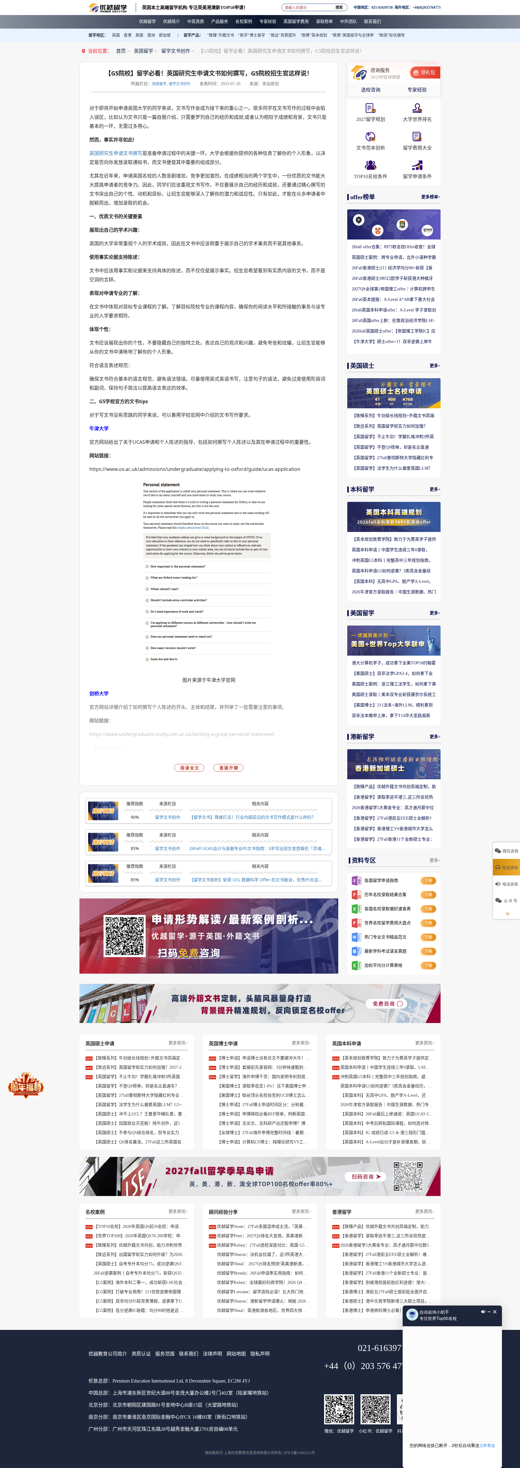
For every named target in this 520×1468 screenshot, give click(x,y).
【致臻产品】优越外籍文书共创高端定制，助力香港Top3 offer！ (394, 787)
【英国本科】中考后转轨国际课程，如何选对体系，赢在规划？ (387, 1123)
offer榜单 (362, 197)
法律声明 (212, 1353)
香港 (128, 35)
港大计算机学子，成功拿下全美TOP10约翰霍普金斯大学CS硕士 (394, 663)
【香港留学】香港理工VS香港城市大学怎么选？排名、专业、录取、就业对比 (392, 829)
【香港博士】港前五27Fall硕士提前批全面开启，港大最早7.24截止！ (387, 1292)
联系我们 (188, 1353)
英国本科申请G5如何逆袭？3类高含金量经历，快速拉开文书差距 (391, 571)
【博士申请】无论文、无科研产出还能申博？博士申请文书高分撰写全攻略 (263, 1123)
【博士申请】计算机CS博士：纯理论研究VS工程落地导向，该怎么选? (263, 1142)
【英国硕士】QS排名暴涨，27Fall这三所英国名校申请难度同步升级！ (140, 1142)
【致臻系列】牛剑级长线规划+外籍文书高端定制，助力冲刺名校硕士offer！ (393, 416)
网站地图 (236, 1353)
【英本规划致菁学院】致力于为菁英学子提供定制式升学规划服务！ (394, 539)
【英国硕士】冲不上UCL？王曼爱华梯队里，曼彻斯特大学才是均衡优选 (140, 1114)
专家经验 (417, 89)
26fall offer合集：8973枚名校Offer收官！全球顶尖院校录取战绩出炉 (393, 247)
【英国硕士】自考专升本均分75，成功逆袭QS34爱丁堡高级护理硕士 (140, 1264)
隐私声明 (260, 1353)
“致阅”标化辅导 (391, 35)
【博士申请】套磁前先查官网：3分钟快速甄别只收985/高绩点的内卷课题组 (263, 1067)
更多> (435, 365)
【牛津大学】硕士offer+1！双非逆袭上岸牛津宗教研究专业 (392, 342)
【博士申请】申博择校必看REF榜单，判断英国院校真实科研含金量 (263, 1114)
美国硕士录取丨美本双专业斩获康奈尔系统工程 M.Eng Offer (394, 695)
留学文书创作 (175, 51)
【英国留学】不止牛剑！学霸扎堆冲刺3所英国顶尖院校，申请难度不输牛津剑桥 (393, 437)
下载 (428, 881)
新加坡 (165, 35)
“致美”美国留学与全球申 (352, 35)
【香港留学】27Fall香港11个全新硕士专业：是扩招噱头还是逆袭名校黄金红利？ (393, 839)
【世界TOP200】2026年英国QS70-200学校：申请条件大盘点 (140, 1236)
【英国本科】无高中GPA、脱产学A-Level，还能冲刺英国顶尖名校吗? (392, 582)
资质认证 (141, 1353)
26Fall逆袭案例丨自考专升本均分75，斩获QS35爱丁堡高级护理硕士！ (140, 1273)
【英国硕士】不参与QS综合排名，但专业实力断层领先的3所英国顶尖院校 (140, 1132)
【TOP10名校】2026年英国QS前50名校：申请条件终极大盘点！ (140, 1226)
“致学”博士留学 (251, 35)
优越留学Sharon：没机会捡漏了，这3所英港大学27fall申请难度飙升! (263, 1254)
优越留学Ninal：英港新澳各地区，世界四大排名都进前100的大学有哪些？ (263, 1310)
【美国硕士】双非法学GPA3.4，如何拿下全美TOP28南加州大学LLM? (392, 674)
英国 (116, 35)
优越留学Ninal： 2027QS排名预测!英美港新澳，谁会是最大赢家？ (263, 1264)
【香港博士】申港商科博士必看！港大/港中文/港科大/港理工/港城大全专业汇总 (387, 1310)
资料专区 (364, 861)
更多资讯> (178, 1043)
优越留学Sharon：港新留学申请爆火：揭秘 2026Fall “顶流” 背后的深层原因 (263, 1301)
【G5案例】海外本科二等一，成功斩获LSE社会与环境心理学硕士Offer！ (140, 1282)
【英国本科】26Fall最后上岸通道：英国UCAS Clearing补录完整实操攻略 (387, 1114)
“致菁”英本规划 (313, 35)
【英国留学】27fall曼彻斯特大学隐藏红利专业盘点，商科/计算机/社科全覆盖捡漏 (392, 458)
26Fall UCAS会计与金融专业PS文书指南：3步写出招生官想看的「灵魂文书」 (257, 848)
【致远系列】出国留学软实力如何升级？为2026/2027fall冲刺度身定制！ (140, 1254)
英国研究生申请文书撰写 (115, 153)
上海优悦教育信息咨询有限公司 (249, 1453)
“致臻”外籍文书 (220, 35)
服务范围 (165, 1353)
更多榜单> (431, 197)
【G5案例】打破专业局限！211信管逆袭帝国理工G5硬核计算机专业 (140, 1292)
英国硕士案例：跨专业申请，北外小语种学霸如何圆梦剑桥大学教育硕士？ (394, 258)
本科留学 (362, 490)
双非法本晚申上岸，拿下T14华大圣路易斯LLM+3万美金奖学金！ (391, 716)
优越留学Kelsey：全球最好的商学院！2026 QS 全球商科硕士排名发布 (263, 1282)
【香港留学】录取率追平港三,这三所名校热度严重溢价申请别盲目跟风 (392, 797)
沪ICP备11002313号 (299, 1453)
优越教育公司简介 (107, 1353)
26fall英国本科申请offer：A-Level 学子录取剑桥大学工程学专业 (394, 310)
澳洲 (151, 35)
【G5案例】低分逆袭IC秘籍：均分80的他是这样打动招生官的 (140, 1310)
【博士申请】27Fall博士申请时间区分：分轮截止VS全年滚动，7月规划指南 (263, 1104)
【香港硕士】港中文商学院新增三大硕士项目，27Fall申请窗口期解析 (387, 1301)
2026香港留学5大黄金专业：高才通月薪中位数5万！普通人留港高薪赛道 (393, 808)
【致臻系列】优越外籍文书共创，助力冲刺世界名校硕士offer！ (140, 1245)
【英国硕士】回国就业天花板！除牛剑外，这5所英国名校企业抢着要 (140, 1123)
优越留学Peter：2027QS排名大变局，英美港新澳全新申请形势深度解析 (263, 1236)
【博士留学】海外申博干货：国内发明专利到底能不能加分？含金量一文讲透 (263, 1076)
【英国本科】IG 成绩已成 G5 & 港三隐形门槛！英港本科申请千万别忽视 (387, 1132)
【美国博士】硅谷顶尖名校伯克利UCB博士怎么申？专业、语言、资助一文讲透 (263, 1095)
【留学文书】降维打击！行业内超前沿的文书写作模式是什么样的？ (252, 817)
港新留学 (362, 737)
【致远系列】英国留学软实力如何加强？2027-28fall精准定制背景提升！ (390, 426)
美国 (139, 35)
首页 (121, 51)
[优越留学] (107, 7)
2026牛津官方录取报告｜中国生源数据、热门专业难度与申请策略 (394, 592)
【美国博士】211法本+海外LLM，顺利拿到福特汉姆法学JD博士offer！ (392, 705)
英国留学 (143, 51)
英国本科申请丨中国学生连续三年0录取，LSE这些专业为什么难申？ (391, 550)
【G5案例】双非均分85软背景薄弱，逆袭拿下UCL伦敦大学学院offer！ (140, 1301)
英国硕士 (362, 366)
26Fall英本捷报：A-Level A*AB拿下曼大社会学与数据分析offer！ (393, 300)
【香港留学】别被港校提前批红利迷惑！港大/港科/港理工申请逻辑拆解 (387, 1282)
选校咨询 (370, 89)
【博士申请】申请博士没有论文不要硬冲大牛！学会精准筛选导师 (263, 1058)
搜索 (339, 6)
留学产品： (193, 35)
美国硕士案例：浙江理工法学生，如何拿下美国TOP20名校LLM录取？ (394, 684)
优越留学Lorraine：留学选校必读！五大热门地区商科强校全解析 (263, 1292)
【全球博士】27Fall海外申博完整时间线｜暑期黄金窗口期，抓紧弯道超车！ (263, 1132)
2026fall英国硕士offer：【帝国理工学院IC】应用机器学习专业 (393, 331)
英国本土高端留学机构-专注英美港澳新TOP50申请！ (195, 7)
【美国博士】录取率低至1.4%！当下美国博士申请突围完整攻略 (263, 1086)
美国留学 (362, 613)
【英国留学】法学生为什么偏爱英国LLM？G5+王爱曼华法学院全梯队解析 (392, 468)
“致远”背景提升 (282, 35)
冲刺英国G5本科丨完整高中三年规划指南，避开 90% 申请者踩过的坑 (392, 561)
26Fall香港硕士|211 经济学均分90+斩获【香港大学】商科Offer (392, 268)
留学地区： (98, 35)
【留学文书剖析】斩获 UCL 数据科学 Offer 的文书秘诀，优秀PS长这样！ (257, 879)
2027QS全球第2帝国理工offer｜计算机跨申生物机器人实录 (393, 289)
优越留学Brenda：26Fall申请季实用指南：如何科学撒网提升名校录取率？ (263, 1273)
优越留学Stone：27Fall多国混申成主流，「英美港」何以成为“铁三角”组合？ (263, 1226)
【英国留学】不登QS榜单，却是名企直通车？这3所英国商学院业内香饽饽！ (390, 447)
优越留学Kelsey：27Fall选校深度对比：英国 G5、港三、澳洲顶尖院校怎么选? (263, 1245)
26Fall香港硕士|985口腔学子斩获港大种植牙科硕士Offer (392, 279)
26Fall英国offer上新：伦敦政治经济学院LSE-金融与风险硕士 (393, 321)
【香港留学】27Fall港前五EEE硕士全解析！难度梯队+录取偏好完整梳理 (393, 818)
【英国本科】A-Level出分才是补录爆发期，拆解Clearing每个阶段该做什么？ (387, 1142)
